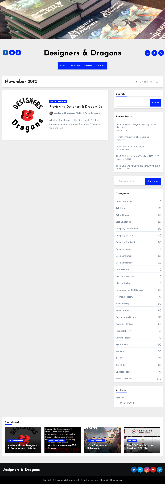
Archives (120, 398)
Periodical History (124, 324)
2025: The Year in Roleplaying (130, 146)
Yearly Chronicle (124, 378)
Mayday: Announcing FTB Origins (132, 137)
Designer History (124, 256)
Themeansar (116, 480)
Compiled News (123, 249)
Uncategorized (123, 372)
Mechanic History (124, 297)
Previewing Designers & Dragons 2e (75, 106)
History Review (123, 283)
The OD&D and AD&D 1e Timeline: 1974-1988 (138, 166)
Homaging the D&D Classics (129, 290)
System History (123, 344)
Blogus (103, 480)
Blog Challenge (123, 222)
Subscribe (153, 181)
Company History (124, 235)
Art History (121, 208)
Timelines (100, 66)
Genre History (123, 269)
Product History (124, 331)
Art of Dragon (123, 215)
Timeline (120, 351)
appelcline (58, 113)
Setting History (123, 338)
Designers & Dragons (82, 53)
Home (62, 66)
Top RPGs (120, 365)
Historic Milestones (125, 276)
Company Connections (127, 228)
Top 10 (119, 358)
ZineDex (88, 66)
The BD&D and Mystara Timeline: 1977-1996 (137, 156)
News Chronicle (123, 310)
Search (120, 94)
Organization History (126, 317)
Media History (122, 303)
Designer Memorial (125, 263)
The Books (74, 66)
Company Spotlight (125, 242)
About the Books (58, 101)
